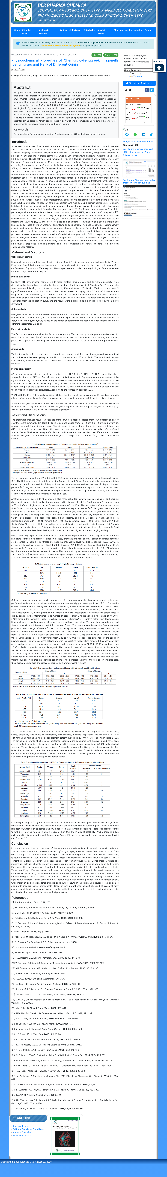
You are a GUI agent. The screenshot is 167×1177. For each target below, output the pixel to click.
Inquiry (128, 30)
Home (17, 30)
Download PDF (110, 55)
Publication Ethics (22, 1135)
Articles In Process (44, 32)
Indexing (138, 30)
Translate (137, 76)
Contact (149, 30)
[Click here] (147, 90)
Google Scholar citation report (138, 141)
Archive (63, 30)
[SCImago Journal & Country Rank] (138, 109)
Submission (89, 30)
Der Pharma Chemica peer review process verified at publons (139, 181)
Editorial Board (26, 32)
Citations (118, 30)
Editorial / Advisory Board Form (28, 1129)
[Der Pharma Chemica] (23, 12)
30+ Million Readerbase (140, 83)
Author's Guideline (22, 1132)
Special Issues (101, 32)
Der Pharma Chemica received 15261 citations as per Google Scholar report (138, 152)
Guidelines (74, 30)
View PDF (97, 55)
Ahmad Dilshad (18, 69)
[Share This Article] (127, 134)
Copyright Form (21, 1126)
